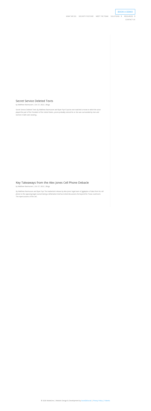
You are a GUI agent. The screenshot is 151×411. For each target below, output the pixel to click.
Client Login (25, 268)
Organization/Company (92, 241)
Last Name (88, 233)
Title (86, 249)
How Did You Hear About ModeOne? (97, 265)
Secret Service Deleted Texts (34, 101)
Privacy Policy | (98, 401)
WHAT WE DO (71, 16)
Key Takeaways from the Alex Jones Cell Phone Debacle (52, 182)
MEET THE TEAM (102, 16)
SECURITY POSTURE (86, 16)
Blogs (48, 105)
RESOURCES (128, 16)
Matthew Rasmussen (25, 105)
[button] (88, 306)
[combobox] (98, 269)
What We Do (25, 257)
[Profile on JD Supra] (36, 275)
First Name (88, 226)
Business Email (90, 257)
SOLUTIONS (115, 16)
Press (23, 265)
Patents (107, 401)
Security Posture (27, 260)
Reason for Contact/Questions (94, 282)
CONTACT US (130, 20)
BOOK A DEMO (125, 11)
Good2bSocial (86, 401)
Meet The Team (27, 262)
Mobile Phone (89, 274)
